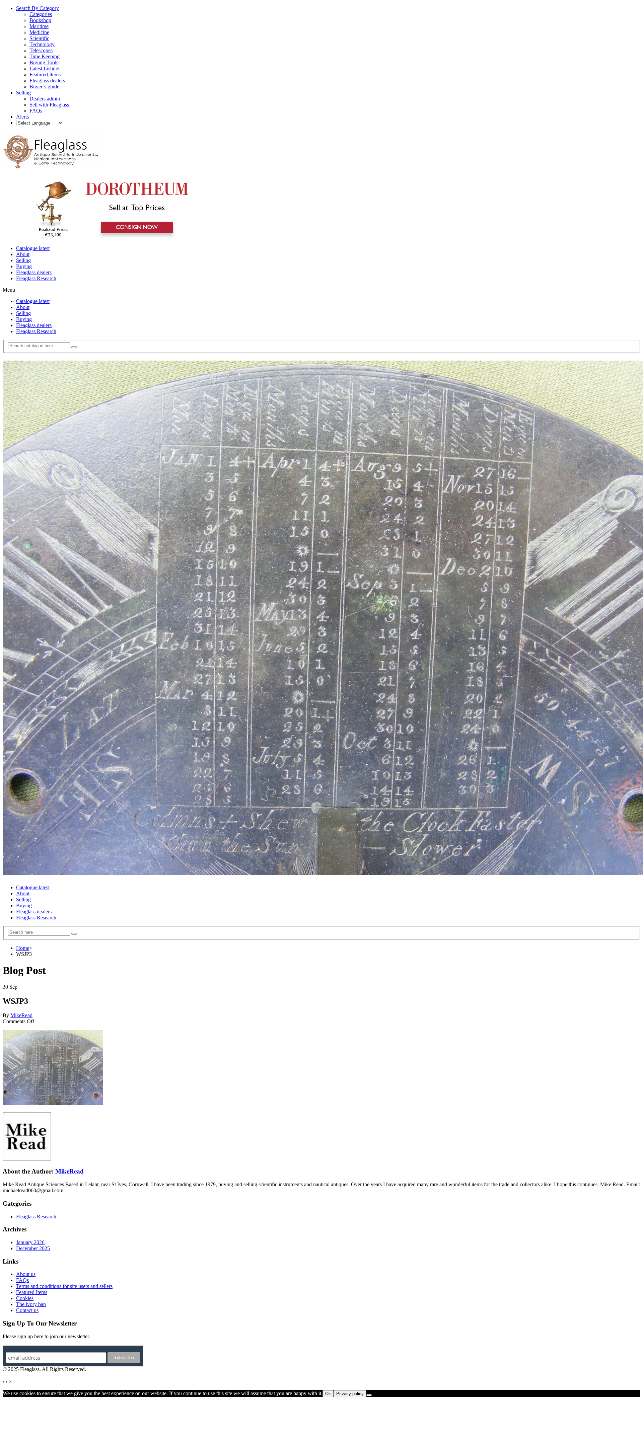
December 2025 (33, 1248)
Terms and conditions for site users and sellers (64, 1286)
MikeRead (21, 1015)
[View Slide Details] (109, 237)
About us (25, 1274)
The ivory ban (31, 1304)
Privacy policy (350, 1393)
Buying (24, 266)
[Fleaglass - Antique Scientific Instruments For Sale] (51, 165)
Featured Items (31, 1292)
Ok (328, 1393)
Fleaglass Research (36, 278)
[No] (369, 1395)
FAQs (22, 1280)
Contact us (27, 1310)
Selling (23, 260)
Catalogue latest (33, 248)
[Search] (74, 347)
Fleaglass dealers (34, 272)
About (22, 254)
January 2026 (30, 1242)
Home (22, 948)
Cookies (24, 1298)
